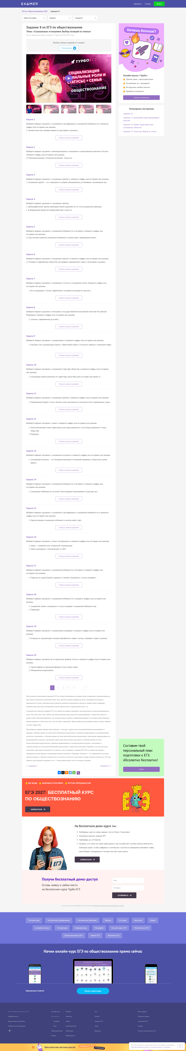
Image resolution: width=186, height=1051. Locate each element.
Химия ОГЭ (95, 935)
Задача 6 (30, 254)
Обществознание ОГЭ (73, 935)
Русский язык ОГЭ (118, 928)
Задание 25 (128, 113)
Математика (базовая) (87, 920)
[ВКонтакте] (59, 772)
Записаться (37, 809)
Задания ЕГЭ (99, 1021)
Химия (152, 920)
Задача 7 (30, 278)
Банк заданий (142, 1012)
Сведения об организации (17, 1026)
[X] (63, 772)
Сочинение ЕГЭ (143, 1021)
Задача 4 (30, 199)
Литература (62, 928)
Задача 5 (30, 226)
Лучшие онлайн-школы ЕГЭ (147, 1031)
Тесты (96, 1026)
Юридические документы (16, 1021)
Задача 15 (31, 508)
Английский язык (42, 928)
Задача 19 (31, 626)
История (122, 920)
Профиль (56, 1021)
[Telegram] (70, 772)
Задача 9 (30, 336)
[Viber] (78, 773)
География (99, 928)
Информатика (81, 928)
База (55, 1026)
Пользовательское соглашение (160, 1047)
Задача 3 (30, 174)
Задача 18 (31, 594)
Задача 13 (31, 450)
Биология (138, 920)
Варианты (98, 1031)
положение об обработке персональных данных (108, 906)
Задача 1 (30, 119)
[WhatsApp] (74, 772)
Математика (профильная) (59, 920)
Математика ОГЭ (141, 928)
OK (180, 1046)
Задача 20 (31, 655)
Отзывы (140, 1026)
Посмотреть (66, 48)
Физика (108, 920)
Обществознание (57, 1031)
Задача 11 (31, 393)
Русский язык (34, 920)
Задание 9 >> (105, 766)
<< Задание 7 (31, 766)
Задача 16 (31, 537)
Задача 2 (30, 147)
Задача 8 (30, 307)
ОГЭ (96, 1012)
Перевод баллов (143, 1016)
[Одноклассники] (66, 772)
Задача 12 (31, 418)
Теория (97, 1016)
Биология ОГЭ (113, 935)
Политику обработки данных (140, 1047)
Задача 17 (31, 565)
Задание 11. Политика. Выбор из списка (140, 131)
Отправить (123, 895)
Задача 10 (31, 364)
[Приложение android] (9, 1031)
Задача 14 (31, 479)
